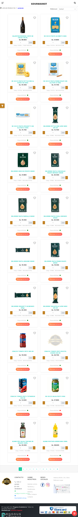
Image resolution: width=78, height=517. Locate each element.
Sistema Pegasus (16, 510)
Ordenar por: (53, 9)
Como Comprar (32, 494)
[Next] (54, 469)
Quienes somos (32, 484)
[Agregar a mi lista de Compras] (34, 18)
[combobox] (67, 9)
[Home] (1, 8)
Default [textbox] (61, 9)
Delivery (30, 492)
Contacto (30, 497)
